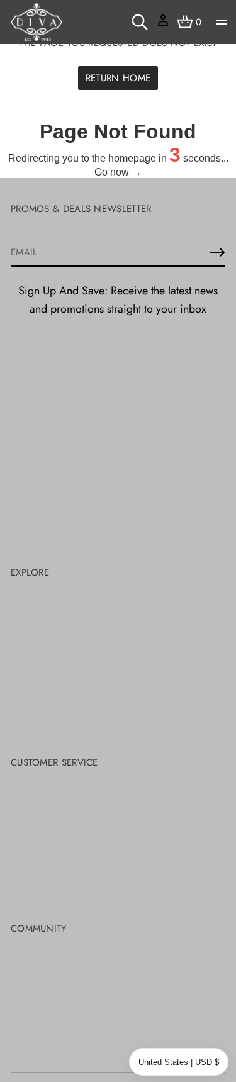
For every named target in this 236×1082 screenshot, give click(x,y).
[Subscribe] (217, 252)
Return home (118, 78)
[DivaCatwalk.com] (36, 22)
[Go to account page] (163, 25)
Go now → (118, 172)
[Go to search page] (139, 22)
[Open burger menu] (221, 22)
